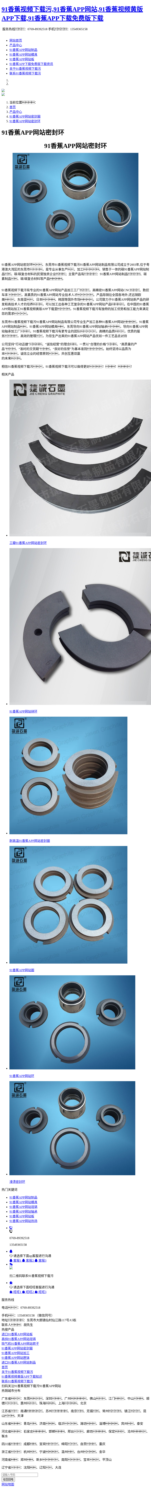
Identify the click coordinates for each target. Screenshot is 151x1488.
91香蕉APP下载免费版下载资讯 (31, 64)
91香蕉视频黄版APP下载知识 (22, 1376)
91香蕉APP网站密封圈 (25, 116)
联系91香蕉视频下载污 (25, 73)
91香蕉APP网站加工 (15, 1353)
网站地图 (8, 1484)
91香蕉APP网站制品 (23, 50)
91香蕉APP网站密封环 (25, 121)
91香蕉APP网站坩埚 (23, 1207)
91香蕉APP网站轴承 (23, 1211)
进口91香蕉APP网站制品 (19, 1362)
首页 (12, 107)
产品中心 (15, 45)
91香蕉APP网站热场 (23, 1221)
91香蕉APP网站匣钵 (15, 1357)
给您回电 (8, 1479)
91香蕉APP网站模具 (23, 54)
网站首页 (15, 40)
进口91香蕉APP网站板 (17, 1334)
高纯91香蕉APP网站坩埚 (19, 1339)
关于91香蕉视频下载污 (25, 68)
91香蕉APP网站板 (21, 59)
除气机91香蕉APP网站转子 (20, 1343)
